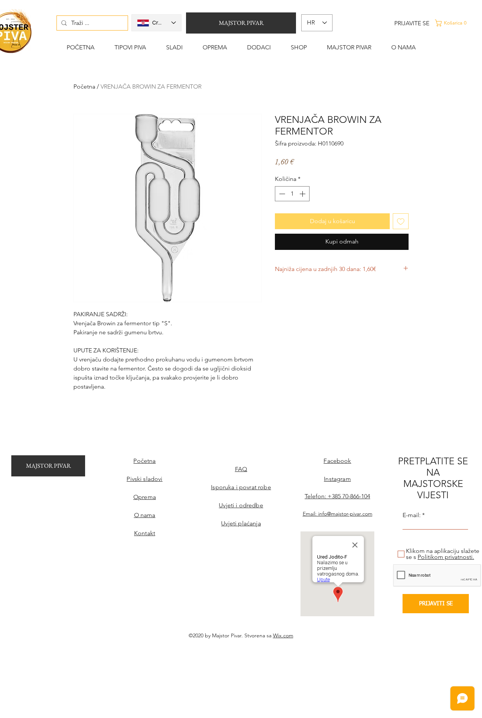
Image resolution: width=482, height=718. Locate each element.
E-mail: (412, 515)
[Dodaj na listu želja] (401, 221)
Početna (84, 86)
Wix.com (283, 635)
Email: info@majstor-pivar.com (337, 513)
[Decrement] (281, 194)
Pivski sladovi (144, 478)
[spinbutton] (292, 194)
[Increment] (303, 194)
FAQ (241, 469)
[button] (457, 23)
